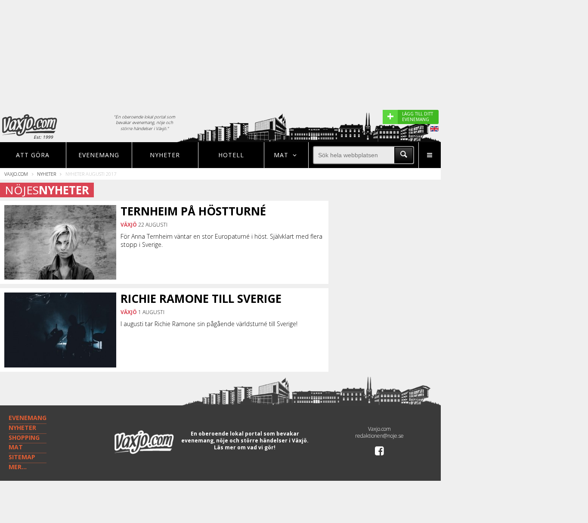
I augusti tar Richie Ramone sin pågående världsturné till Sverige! (209, 324)
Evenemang (98, 155)
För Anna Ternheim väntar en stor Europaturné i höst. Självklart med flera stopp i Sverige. (221, 240)
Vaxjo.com (16, 174)
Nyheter (165, 155)
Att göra (33, 155)
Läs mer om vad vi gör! (244, 447)
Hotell (231, 155)
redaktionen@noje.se (379, 435)
